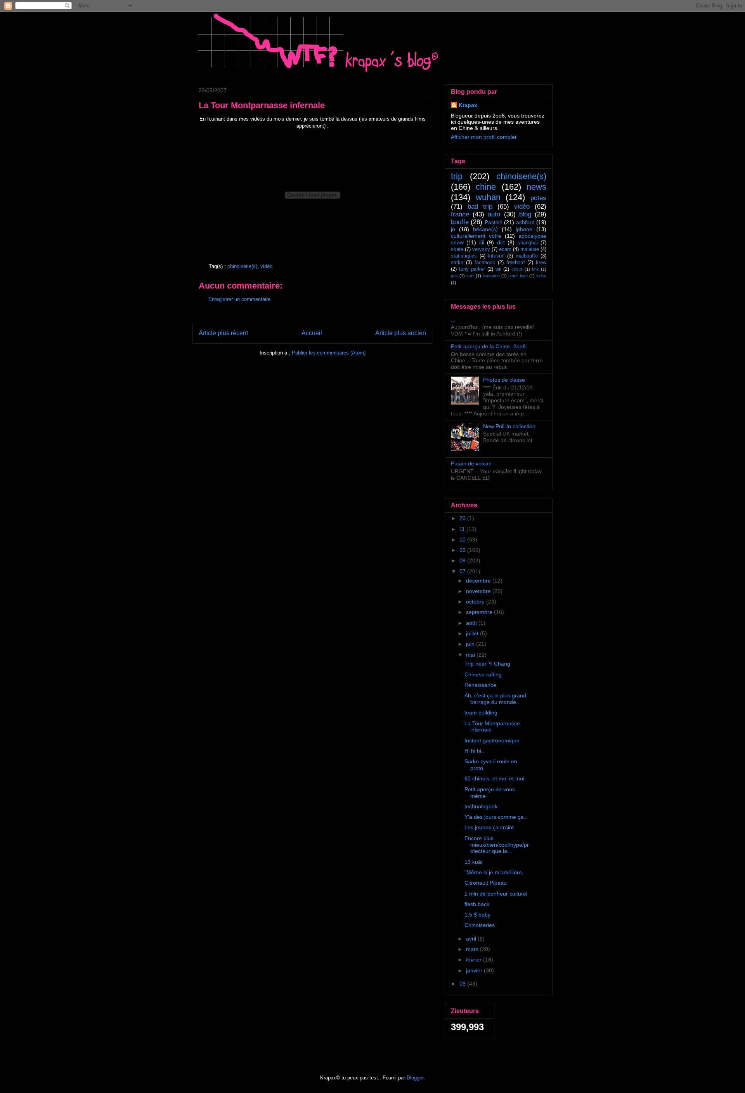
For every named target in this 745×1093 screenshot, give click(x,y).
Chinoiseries (479, 925)
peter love (517, 275)
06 (463, 984)
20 (463, 518)
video (541, 275)
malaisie (529, 249)
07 (463, 571)
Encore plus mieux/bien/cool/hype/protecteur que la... (496, 844)
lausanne (491, 275)
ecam (505, 249)
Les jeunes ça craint (489, 827)
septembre (480, 612)
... (453, 319)
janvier (475, 970)
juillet (473, 633)
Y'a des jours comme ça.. (495, 817)
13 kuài (473, 862)
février (474, 959)
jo (453, 229)
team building (480, 712)
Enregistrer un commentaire (239, 299)
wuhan (488, 197)
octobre (476, 601)
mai (471, 655)
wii (498, 269)
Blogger (415, 1078)
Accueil (311, 333)
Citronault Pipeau (485, 883)
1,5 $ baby (477, 914)
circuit (517, 269)
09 (463, 550)
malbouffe (527, 256)
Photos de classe (504, 380)
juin (471, 644)
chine (486, 187)
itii (481, 242)
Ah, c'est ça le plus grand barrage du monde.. (495, 698)
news (536, 187)
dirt (501, 242)
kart (470, 275)
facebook (485, 262)
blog (525, 214)
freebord (515, 262)
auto (494, 214)
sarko (457, 262)
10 (463, 539)
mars (473, 949)
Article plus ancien (400, 333)
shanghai (528, 243)
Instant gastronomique (492, 740)
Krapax (468, 105)
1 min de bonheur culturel (495, 894)
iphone (524, 229)
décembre (479, 581)
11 (462, 529)
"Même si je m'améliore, (493, 872)
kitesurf (496, 256)
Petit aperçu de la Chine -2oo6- (489, 346)
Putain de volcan (471, 463)
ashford (525, 222)
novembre (479, 591)
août (472, 623)
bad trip (480, 206)
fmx (535, 269)
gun (454, 275)
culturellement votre (476, 236)
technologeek (480, 806)
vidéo (266, 266)
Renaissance (480, 685)
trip (457, 176)
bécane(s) (485, 229)
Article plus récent (223, 333)
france (460, 214)
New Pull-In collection (509, 426)
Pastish (493, 222)
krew (541, 262)
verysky (481, 249)
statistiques (464, 256)
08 (463, 560)
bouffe (460, 222)
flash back (476, 904)
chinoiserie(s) (242, 266)
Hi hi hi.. (474, 751)
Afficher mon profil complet (483, 137)
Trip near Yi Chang (487, 664)
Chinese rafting (483, 674)
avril (472, 939)
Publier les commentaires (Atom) (329, 353)
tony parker (472, 269)
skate (457, 249)
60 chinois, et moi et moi (494, 778)
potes (538, 198)
